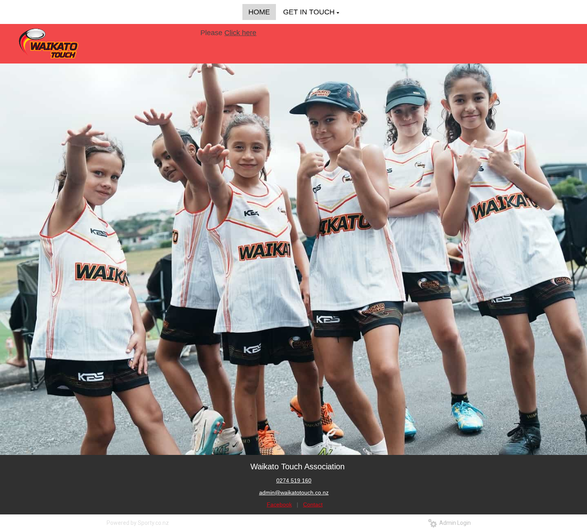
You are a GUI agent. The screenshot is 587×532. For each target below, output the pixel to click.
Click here (228, 33)
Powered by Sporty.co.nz (138, 523)
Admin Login (454, 523)
